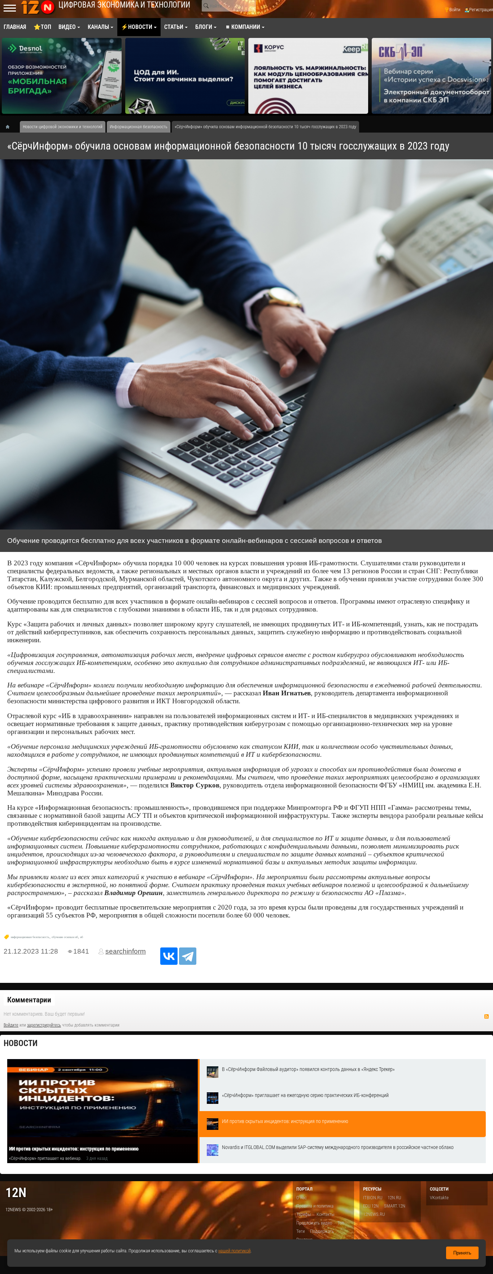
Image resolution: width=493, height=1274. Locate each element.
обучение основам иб (65, 937)
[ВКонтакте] (169, 956)
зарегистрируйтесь (44, 1025)
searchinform (125, 951)
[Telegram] (187, 956)
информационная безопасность (30, 937)
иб (81, 937)
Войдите (11, 1025)
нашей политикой (234, 1250)
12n (15, 1192)
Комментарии (29, 1000)
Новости (21, 1043)
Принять (462, 1253)
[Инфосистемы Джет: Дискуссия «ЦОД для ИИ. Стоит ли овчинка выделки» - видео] (185, 76)
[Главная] (10, 127)
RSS (486, 1016)
